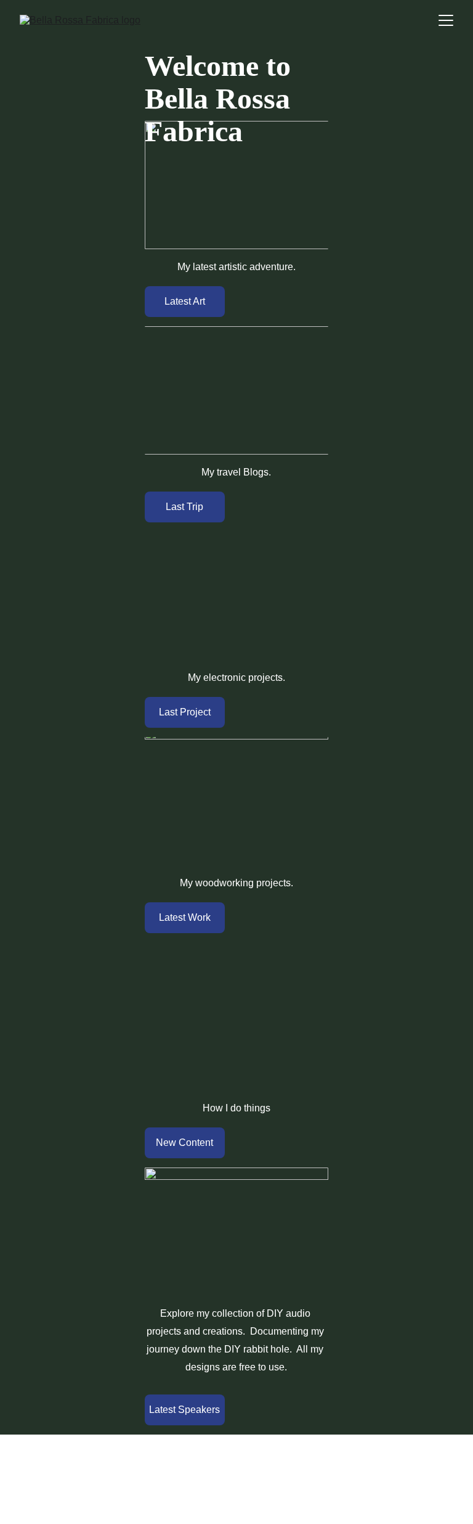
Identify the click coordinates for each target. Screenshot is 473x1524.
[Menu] (446, 20)
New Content (184, 1142)
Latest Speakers (184, 1409)
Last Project (185, 712)
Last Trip (184, 506)
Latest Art (184, 301)
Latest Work (185, 917)
